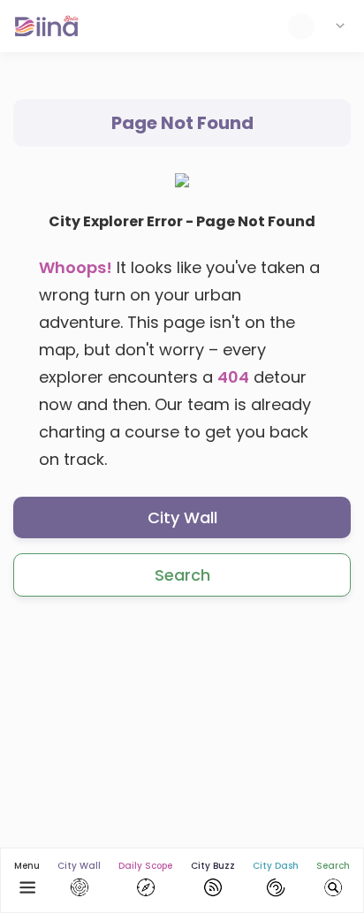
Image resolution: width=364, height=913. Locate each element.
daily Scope (145, 865)
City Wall (182, 517)
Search (182, 575)
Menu (27, 865)
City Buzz (213, 865)
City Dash (276, 865)
